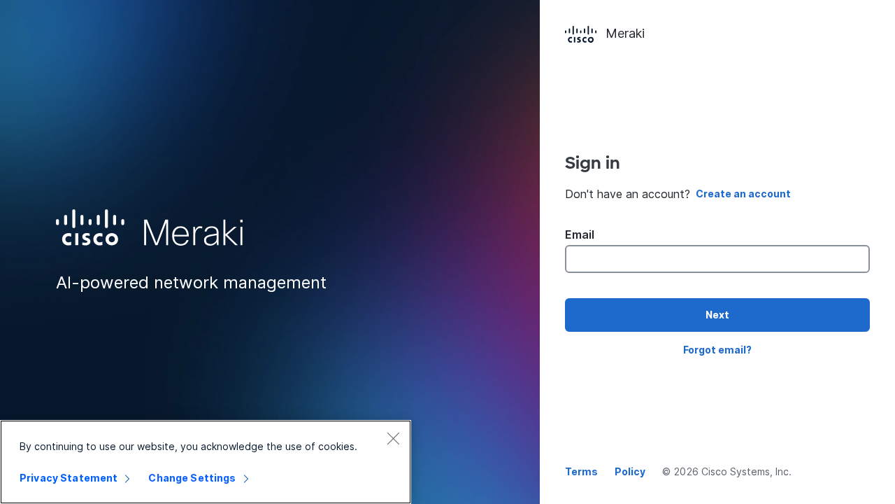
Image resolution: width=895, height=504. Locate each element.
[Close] (393, 438)
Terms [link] (581, 471)
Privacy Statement (68, 478)
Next (717, 315)
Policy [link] (630, 471)
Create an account (743, 194)
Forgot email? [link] (717, 350)
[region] (205, 462)
